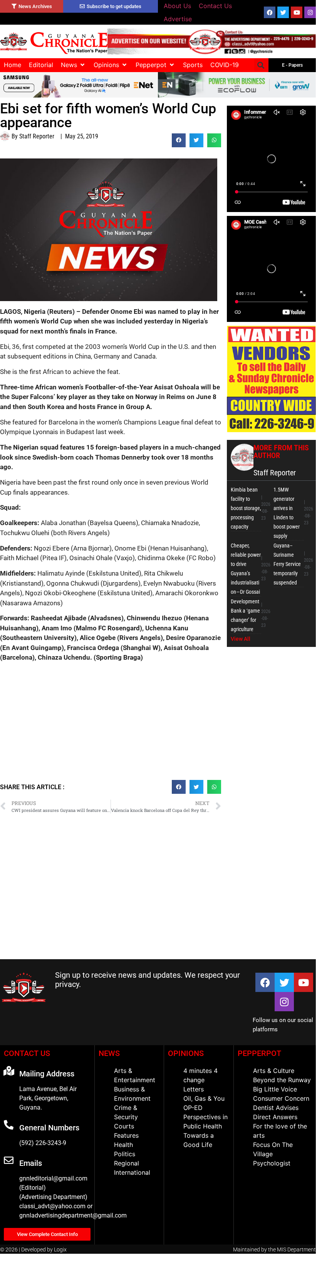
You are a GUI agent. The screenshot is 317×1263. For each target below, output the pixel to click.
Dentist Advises (276, 1107)
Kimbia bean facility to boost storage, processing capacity (246, 508)
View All (240, 639)
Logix (60, 1249)
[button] (73, 64)
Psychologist (271, 1163)
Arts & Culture (273, 1070)
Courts (124, 1126)
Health (123, 1144)
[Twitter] (283, 12)
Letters (193, 1089)
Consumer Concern (281, 1098)
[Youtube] (296, 12)
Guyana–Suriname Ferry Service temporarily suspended (287, 564)
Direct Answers (275, 1117)
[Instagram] (310, 12)
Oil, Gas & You (204, 1098)
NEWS (109, 1053)
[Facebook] (269, 12)
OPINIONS (186, 1053)
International (132, 1172)
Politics (124, 1154)
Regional (126, 1163)
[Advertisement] (110, 724)
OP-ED (193, 1107)
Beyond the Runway (282, 1080)
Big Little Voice (275, 1089)
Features (126, 1135)
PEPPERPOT (259, 1053)
